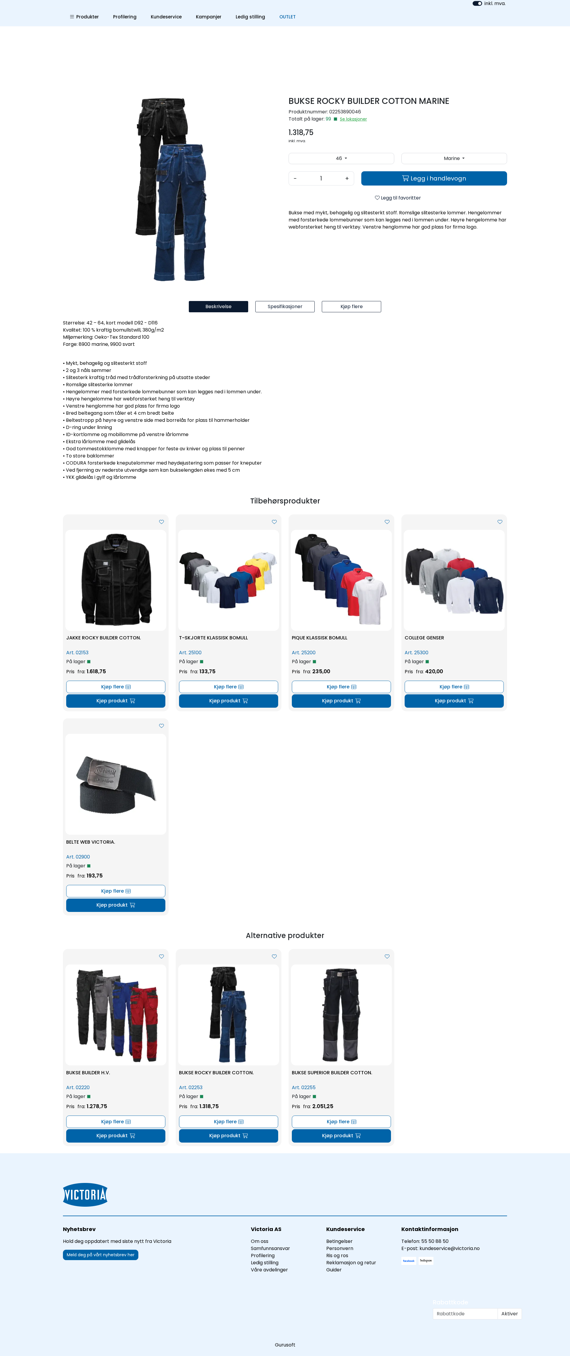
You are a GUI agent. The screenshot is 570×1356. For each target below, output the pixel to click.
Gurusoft (285, 1344)
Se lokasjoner (353, 119)
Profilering (125, 17)
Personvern (339, 1248)
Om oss (259, 1241)
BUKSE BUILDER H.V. (88, 1072)
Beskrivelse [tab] (218, 306)
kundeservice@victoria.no (449, 1248)
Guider (334, 1269)
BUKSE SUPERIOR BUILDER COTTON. (332, 1072)
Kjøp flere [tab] (352, 306)
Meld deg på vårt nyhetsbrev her (100, 1255)
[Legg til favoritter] (161, 522)
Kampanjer (208, 17)
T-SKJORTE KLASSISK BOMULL (213, 638)
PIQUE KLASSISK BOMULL (319, 638)
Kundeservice (166, 17)
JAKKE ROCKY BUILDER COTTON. (103, 638)
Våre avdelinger (269, 1269)
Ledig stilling (250, 17)
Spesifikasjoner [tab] (285, 306)
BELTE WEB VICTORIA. (90, 842)
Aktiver (509, 1313)
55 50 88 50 (435, 1241)
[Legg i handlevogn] (115, 701)
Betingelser (339, 1241)
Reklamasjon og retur (351, 1262)
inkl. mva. (495, 3)
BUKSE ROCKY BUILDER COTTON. (216, 1072)
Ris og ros (337, 1255)
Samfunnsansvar (270, 1248)
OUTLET (287, 17)
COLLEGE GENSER (424, 638)
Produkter (86, 17)
